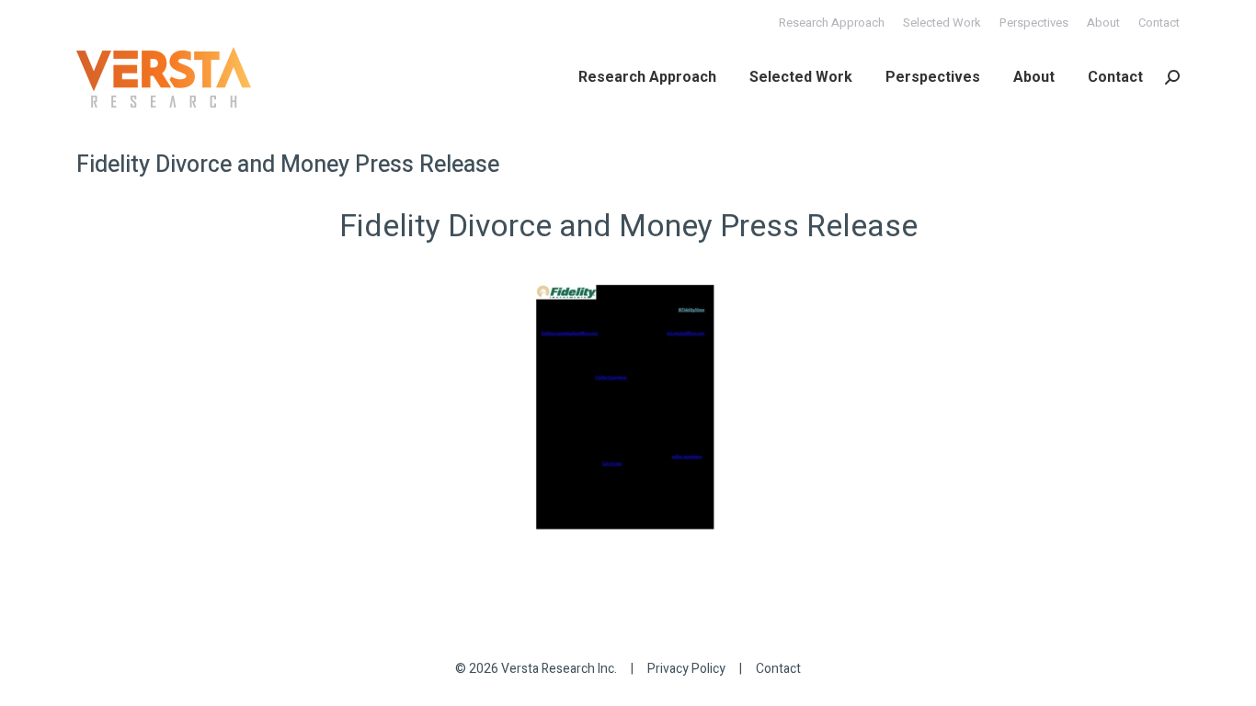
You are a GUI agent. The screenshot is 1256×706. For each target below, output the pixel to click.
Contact (778, 668)
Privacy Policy (686, 668)
